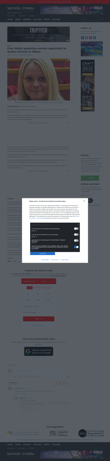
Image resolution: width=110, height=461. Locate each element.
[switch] (76, 228)
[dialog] (55, 230)
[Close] (84, 201)
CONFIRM (42, 253)
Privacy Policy (64, 259)
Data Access (55, 259)
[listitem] (55, 225)
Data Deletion (45, 259)
